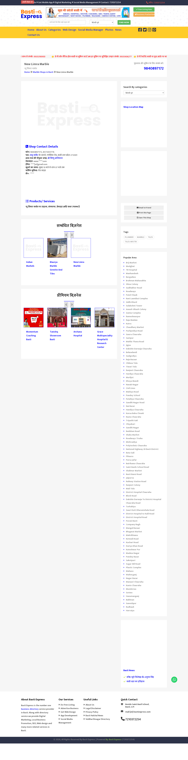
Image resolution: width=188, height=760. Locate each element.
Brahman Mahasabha (136, 280)
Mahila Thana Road (135, 341)
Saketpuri (130, 560)
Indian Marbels (30, 264)
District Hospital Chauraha (138, 492)
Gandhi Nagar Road (135, 402)
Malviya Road (132, 392)
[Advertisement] (94, 46)
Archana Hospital (78, 334)
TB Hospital (131, 270)
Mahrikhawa (132, 535)
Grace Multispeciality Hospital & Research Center (104, 339)
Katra (128, 323)
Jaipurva (130, 478)
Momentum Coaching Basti (32, 335)
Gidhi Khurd (131, 302)
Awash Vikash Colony (136, 309)
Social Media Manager (90, 30)
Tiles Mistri (131, 241)
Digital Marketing (55, 2)
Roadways (131, 291)
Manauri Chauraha (134, 582)
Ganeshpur (131, 603)
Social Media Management (79, 2)
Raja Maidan (131, 320)
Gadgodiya (131, 356)
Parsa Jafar (131, 460)
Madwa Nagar (132, 553)
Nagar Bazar (132, 578)
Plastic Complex (133, 567)
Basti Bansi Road (134, 474)
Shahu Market (132, 435)
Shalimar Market (134, 470)
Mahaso (130, 571)
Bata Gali (130, 453)
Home (30, 30)
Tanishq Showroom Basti (55, 335)
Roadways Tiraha (134, 438)
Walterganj (131, 574)
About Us (41, 30)
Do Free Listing (68, 705)
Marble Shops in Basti (43, 72)
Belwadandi (131, 352)
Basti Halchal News (94, 715)
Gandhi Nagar (132, 427)
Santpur (130, 338)
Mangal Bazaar (133, 528)
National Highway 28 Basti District (142, 449)
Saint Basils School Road (137, 467)
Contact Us (33, 35)
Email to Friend (145, 207)
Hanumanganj (132, 596)
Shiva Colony (132, 284)
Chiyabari (130, 424)
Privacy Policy (92, 712)
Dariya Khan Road (134, 546)
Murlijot (130, 377)
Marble (140, 237)
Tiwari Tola (131, 366)
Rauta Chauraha (133, 417)
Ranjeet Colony (133, 485)
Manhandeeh (132, 273)
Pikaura (129, 456)
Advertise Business (70, 708)
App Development (69, 715)
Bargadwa (131, 277)
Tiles (150, 237)
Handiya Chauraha (134, 410)
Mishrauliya (131, 442)
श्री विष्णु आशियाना (55, 158)
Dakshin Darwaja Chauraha (139, 349)
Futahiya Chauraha (135, 399)
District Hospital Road (136, 517)
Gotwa (129, 592)
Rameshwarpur (133, 316)
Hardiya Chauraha (134, 374)
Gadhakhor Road (134, 288)
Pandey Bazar (132, 557)
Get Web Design (68, 712)
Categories (54, 30)
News (118, 30)
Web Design (69, 30)
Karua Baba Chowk (135, 413)
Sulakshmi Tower (134, 306)
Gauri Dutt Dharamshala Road (140, 510)
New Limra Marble (79, 264)
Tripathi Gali (132, 420)
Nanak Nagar (132, 384)
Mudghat (130, 266)
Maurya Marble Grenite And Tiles (56, 268)
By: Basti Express (113, 739)
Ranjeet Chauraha (134, 370)
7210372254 (133, 719)
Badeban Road (133, 431)
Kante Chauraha (133, 585)
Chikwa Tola (131, 363)
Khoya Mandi (132, 381)
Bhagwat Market (134, 531)
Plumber (129, 237)
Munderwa (131, 589)
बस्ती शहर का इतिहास (135, 681)
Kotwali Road (132, 539)
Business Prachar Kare (145, 14)
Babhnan (130, 600)
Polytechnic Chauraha (136, 445)
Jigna (128, 345)
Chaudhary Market (135, 327)
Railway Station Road (136, 481)
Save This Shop (144, 217)
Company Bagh (133, 524)
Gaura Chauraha (133, 334)
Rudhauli (130, 607)
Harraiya (130, 610)
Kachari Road (132, 542)
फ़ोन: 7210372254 (156, 2)
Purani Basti (131, 521)
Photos (109, 30)
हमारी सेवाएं (27, 2)
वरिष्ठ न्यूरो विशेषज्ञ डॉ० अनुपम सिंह (140, 677)
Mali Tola (130, 488)
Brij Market (131, 262)
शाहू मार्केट (34, 155)
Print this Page (145, 212)
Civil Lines (130, 388)
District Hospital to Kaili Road (140, 514)
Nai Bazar (130, 406)
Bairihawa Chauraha (135, 463)
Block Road (131, 496)
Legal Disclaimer (93, 708)
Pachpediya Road (134, 331)
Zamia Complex (133, 313)
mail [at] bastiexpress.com (138, 712)
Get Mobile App (38, 2)
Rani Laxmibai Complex (137, 298)
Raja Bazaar (131, 359)
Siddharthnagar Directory (98, 719)
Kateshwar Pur (133, 549)
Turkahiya (131, 506)
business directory (29, 709)
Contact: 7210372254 (103, 2)
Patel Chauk (131, 295)
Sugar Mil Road (133, 564)
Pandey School (133, 395)
